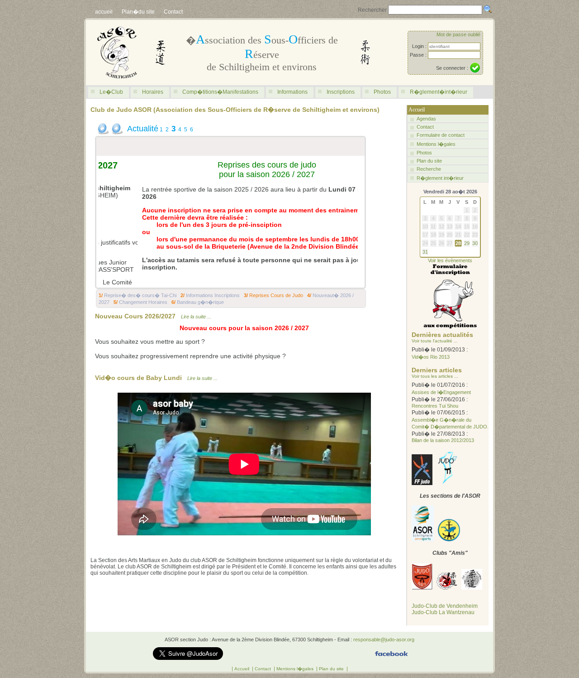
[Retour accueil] (117, 83)
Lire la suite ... (196, 316)
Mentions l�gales (436, 144)
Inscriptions (341, 92)
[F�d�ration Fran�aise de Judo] (422, 483)
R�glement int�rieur (440, 178)
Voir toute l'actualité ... (435, 340)
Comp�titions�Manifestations (220, 92)
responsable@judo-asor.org (383, 639)
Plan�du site (138, 12)
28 (458, 243)
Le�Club (111, 92)
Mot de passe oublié (458, 34)
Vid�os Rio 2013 (431, 357)
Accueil (242, 668)
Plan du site (429, 160)
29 (467, 243)
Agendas (426, 118)
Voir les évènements (450, 260)
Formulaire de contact (441, 135)
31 (425, 252)
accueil (104, 12)
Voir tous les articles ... (435, 376)
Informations (292, 92)
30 (475, 243)
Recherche (429, 169)
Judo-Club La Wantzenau (443, 612)
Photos (382, 92)
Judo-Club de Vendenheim (445, 606)
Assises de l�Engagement (441, 392)
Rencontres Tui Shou (435, 406)
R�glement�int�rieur (438, 92)
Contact (173, 12)
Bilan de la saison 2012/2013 (443, 440)
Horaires (152, 92)
